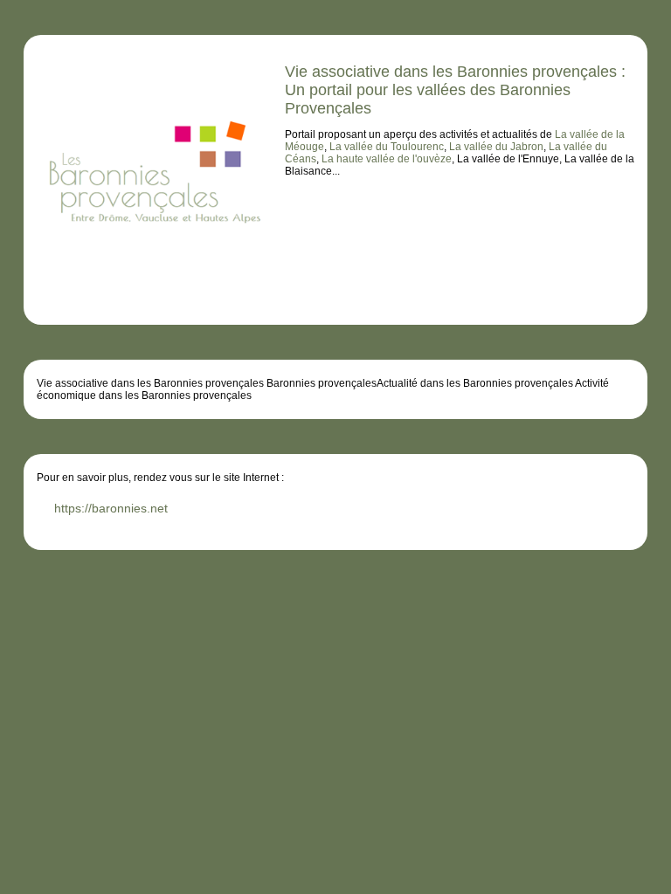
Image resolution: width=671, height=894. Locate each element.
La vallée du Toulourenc (386, 147)
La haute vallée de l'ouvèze (387, 159)
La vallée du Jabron (496, 147)
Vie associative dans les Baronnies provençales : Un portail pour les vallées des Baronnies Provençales (455, 90)
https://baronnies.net (111, 508)
